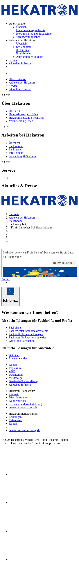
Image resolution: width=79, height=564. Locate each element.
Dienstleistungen (18, 397)
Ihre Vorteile (23, 53)
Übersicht (21, 27)
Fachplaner (15, 327)
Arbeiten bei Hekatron (22, 82)
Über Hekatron (17, 79)
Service (13, 60)
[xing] (36, 531)
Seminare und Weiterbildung (25, 404)
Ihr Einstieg (23, 50)
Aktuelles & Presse (20, 63)
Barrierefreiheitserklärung (23, 381)
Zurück (5, 279)
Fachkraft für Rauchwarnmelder (27, 337)
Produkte (14, 394)
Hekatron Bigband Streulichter (34, 33)
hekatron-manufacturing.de (24, 430)
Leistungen (15, 416)
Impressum (15, 368)
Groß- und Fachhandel (22, 340)
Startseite (14, 214)
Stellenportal (23, 46)
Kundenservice (17, 400)
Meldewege (15, 377)
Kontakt (13, 364)
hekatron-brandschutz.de (23, 407)
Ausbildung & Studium (29, 56)
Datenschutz (16, 374)
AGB (12, 371)
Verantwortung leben (28, 36)
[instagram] (36, 559)
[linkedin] (36, 502)
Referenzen (15, 420)
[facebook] (36, 474)
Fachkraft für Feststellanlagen (26, 334)
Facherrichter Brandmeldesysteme (28, 330)
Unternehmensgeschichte (30, 30)
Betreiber (14, 355)
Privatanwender (18, 358)
